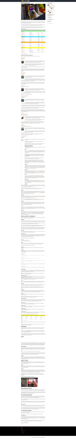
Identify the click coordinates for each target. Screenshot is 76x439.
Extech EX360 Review (51, 4)
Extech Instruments (27, 175)
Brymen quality (28, 167)
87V (22, 48)
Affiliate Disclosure (23, 430)
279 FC (22, 52)
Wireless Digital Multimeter (50, 19)
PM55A (23, 38)
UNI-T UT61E (23, 85)
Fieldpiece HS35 (50, 10)
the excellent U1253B (38, 192)
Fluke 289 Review (53, 7)
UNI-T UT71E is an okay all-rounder (39, 208)
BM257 (37, 167)
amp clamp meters (37, 171)
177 (22, 49)
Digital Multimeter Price (50, 15)
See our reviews (24, 422)
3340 (22, 37)
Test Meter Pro (26, 1)
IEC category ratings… (25, 320)
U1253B (22, 50)
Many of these (37, 231)
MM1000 (22, 39)
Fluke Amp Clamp (49, 21)
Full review (42, 37)
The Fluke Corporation (27, 150)
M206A (23, 51)
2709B (23, 41)
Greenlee (36, 168)
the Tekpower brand (33, 196)
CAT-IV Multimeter (49, 17)
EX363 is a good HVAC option (40, 177)
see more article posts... (50, 23)
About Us (22, 429)
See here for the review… (35, 134)
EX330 (22, 40)
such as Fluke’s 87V (43, 286)
